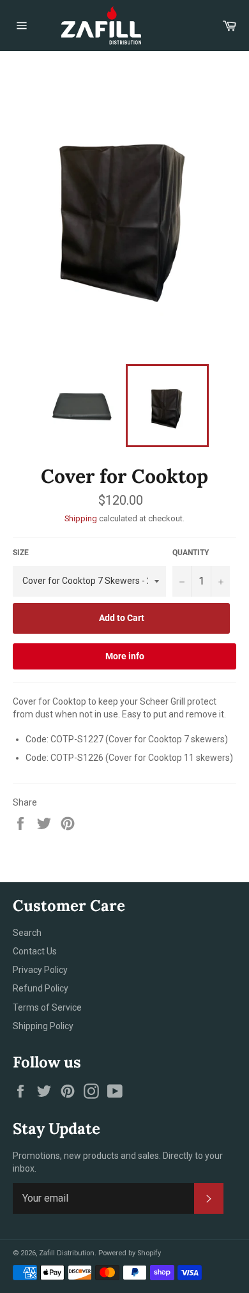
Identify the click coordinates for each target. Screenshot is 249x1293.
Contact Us (35, 951)
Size (21, 552)
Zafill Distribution (66, 1253)
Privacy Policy (40, 970)
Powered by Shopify (129, 1253)
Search (27, 933)
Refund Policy (40, 988)
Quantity (190, 552)
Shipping (80, 518)
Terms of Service (47, 1007)
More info (124, 656)
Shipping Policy (43, 1026)
